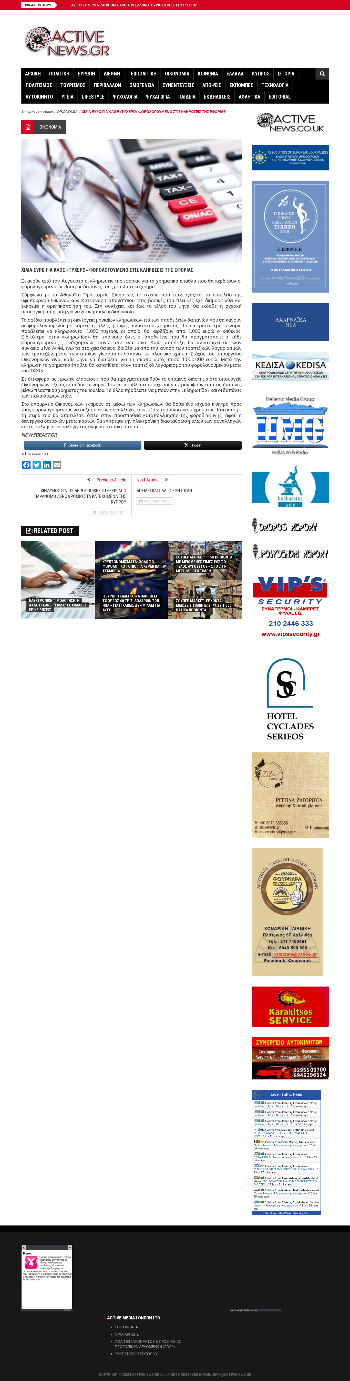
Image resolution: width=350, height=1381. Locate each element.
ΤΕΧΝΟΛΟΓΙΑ (275, 85)
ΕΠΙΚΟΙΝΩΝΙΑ (126, 1327)
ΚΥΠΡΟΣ (260, 74)
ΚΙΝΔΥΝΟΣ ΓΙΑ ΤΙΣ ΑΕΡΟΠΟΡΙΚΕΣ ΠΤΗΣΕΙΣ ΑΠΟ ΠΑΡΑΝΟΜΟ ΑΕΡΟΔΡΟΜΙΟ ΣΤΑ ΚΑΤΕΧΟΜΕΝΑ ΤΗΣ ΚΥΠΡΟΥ (80, 496)
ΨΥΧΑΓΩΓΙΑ (158, 97)
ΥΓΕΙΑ (67, 97)
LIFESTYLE (93, 97)
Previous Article (111, 479)
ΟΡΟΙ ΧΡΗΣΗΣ (127, 1334)
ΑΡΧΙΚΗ (33, 74)
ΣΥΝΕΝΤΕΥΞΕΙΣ (178, 85)
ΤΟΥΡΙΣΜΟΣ (72, 85)
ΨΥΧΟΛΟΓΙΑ (125, 97)
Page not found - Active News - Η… (285, 1105)
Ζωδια (67, 1309)
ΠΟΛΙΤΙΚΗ (59, 74)
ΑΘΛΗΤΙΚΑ (249, 97)
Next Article (148, 479)
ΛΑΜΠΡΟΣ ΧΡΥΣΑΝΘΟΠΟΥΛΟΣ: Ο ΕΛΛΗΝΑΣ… (286, 1169)
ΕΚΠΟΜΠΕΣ (241, 85)
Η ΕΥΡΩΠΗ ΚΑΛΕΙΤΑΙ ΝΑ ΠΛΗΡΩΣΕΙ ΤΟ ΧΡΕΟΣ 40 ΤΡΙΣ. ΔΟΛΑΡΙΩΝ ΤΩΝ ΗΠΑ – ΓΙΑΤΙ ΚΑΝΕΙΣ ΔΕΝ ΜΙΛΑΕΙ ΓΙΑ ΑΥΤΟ (131, 603)
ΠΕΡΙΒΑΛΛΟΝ (107, 85)
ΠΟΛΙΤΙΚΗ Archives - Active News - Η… (280, 1157)
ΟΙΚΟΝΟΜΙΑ (177, 74)
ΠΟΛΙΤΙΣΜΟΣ (39, 85)
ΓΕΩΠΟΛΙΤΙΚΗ (142, 74)
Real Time (285, 1213)
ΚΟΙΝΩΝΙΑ (208, 74)
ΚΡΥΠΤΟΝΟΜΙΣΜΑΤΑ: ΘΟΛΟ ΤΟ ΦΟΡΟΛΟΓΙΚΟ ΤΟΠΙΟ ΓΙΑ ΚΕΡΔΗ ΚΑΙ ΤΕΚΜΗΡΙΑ (131, 566)
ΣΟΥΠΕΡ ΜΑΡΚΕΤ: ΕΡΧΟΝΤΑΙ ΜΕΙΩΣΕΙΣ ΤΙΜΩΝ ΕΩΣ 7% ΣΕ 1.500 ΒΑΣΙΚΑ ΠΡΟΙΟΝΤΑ (204, 605)
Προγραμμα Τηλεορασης (244, 1309)
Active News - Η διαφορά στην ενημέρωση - (282, 1145)
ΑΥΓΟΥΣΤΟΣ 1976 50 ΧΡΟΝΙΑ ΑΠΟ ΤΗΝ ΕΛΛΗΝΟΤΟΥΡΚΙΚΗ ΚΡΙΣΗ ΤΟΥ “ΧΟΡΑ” (134, 5)
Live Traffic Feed (287, 1094)
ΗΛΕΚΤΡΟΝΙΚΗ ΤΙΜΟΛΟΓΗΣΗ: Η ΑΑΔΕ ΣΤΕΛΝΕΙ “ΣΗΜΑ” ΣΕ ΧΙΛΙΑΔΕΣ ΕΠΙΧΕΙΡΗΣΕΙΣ (58, 605)
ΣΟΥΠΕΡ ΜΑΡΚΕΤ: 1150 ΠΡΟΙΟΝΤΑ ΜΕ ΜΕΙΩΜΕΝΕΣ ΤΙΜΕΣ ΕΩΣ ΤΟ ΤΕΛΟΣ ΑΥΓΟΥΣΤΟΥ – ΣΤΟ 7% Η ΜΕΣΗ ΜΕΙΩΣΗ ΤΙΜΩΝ (204, 564)
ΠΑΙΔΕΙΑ (186, 97)
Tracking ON (301, 1213)
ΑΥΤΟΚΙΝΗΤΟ (39, 97)
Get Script (271, 1213)
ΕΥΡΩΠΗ (86, 74)
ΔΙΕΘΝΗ (112, 74)
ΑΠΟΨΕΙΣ (211, 85)
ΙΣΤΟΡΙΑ (286, 74)
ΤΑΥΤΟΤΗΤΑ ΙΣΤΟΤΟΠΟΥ (136, 1353)
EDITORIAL (280, 97)
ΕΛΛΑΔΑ (235, 74)
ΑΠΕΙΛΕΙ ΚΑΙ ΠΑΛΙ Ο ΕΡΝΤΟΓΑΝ (164, 490)
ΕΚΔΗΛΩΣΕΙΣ (217, 97)
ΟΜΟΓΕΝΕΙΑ (141, 85)
